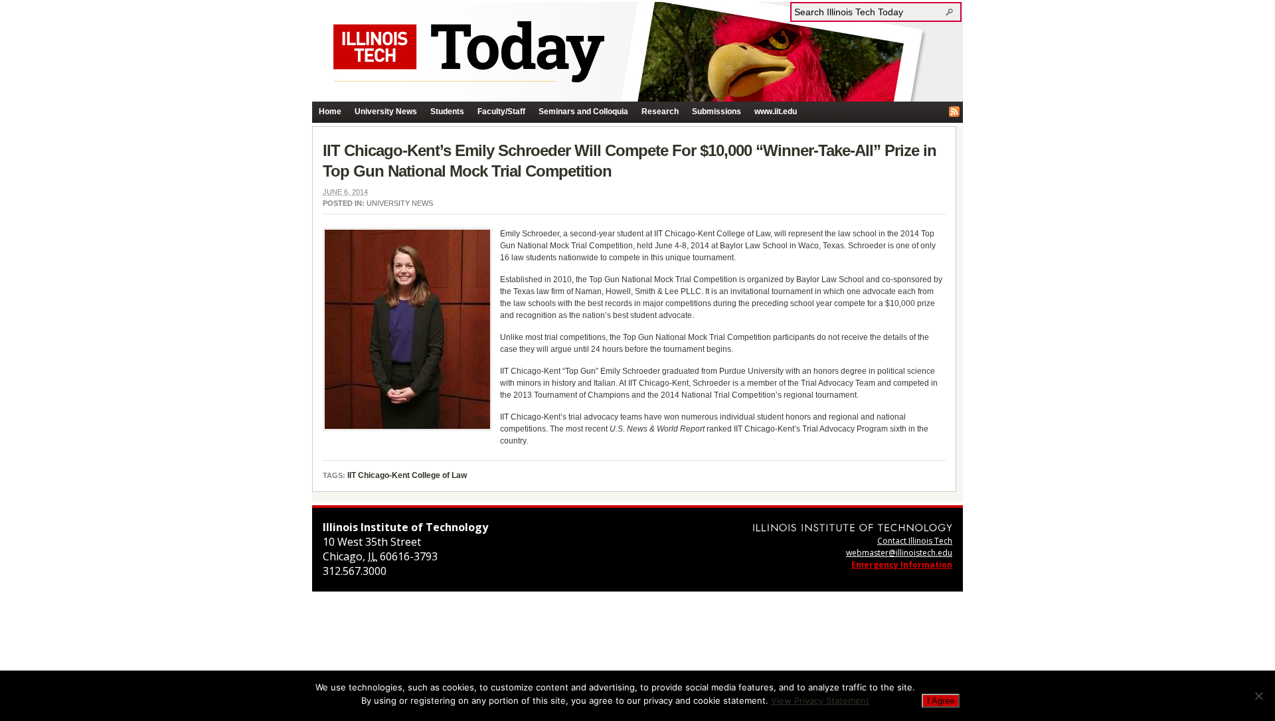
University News (386, 111)
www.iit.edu (775, 111)
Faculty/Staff (501, 111)
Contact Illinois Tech (914, 540)
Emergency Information (901, 564)
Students (447, 111)
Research (660, 111)
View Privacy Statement (820, 700)
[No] (1258, 695)
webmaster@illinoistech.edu (899, 552)
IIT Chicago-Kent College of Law (407, 475)
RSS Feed (954, 111)
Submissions (716, 111)
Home (330, 111)
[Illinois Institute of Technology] (852, 527)
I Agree (940, 701)
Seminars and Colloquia (583, 111)
